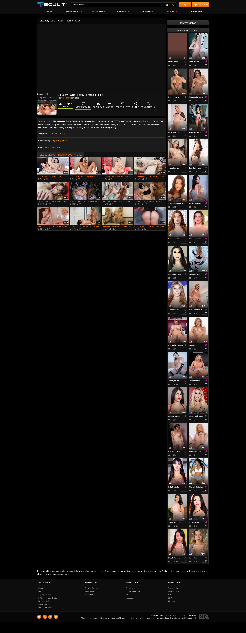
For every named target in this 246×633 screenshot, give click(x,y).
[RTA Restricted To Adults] (204, 616)
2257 (170, 598)
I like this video (60, 104)
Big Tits (53, 133)
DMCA (170, 595)
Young (62, 133)
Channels (146, 11)
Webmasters (90, 591)
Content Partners (92, 588)
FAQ (127, 595)
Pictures (171, 11)
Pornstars (122, 11)
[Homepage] (52, 4)
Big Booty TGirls (47, 97)
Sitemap (171, 601)
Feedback (130, 598)
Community (196, 11)
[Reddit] (56, 617)
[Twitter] (39, 617)
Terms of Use (173, 588)
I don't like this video (68, 104)
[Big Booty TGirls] (47, 107)
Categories (97, 11)
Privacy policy (173, 591)
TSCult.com (176, 615)
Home (49, 11)
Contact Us (130, 588)
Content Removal (133, 591)
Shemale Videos (73, 11)
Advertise (89, 595)
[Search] (173, 4)
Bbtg (46, 147)
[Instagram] (45, 617)
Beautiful (56, 147)
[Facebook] (50, 617)
